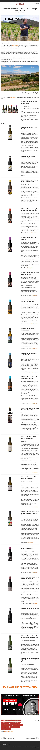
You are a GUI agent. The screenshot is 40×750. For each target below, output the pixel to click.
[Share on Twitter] (37, 720)
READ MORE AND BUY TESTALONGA (20, 687)
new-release (17, 724)
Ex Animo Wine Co (18, 12)
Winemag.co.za (34, 232)
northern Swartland (15, 45)
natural (5, 722)
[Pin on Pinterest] (38, 720)
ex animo (17, 720)
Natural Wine (15, 722)
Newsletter (6, 731)
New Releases (6, 724)
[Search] (32, 3)
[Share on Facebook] (35, 720)
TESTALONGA (13, 97)
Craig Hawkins (6, 720)
